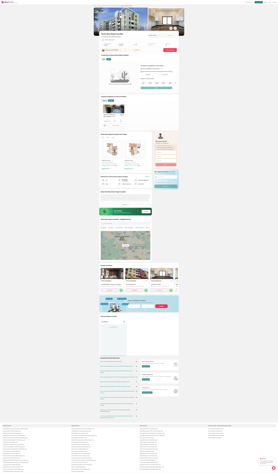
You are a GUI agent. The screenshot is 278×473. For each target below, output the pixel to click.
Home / (95, 5)
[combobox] (126, 223)
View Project (110, 290)
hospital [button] (104, 227)
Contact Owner (115, 125)
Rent (16, 3)
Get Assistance (146, 379)
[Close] (273, 458)
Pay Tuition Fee (250, 2)
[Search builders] (124, 322)
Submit (156, 88)
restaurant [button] (120, 227)
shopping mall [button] (130, 227)
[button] (112, 165)
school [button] (111, 227)
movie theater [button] (140, 227)
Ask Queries (166, 186)
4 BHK (113, 137)
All (102, 137)
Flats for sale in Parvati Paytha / (114, 5)
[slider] (141, 71)
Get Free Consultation (147, 392)
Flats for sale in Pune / (102, 5)
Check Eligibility (146, 366)
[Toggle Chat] (273, 468)
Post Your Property (258, 2)
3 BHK (107, 137)
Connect (165, 164)
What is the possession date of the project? (164, 182)
